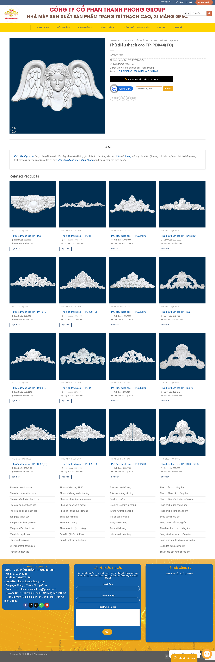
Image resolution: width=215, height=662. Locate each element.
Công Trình (107, 27)
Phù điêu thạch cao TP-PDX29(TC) (29, 388)
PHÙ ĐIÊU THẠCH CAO (169, 40)
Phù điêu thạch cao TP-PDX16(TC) (29, 311)
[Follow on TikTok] (31, 605)
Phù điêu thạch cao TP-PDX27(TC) (29, 464)
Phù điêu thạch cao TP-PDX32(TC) (79, 464)
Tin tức (161, 27)
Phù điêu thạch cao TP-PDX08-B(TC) (180, 464)
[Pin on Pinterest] (128, 98)
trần (118, 156)
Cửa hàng (128, 40)
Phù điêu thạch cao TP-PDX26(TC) (178, 235)
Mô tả (107, 147)
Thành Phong (86, 160)
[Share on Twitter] (117, 98)
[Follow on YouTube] (46, 605)
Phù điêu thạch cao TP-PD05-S (177, 388)
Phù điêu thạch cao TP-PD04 (76, 388)
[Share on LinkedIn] (133, 98)
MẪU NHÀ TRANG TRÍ (135, 27)
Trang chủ (42, 27)
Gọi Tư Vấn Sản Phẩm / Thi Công (143, 79)
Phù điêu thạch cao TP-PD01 (76, 235)
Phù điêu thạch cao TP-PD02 (176, 311)
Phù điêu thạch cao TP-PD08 (26, 235)
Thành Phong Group (37, 654)
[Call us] (41, 605)
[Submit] (209, 13)
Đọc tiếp (16, 249)
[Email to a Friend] (123, 98)
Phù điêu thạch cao (68, 160)
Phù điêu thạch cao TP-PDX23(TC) (129, 311)
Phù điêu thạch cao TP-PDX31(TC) (129, 464)
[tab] (107, 147)
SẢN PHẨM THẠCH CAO (146, 40)
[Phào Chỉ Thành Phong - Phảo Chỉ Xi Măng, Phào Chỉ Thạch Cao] (16, 14)
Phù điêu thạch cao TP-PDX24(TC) (129, 235)
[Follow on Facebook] (25, 605)
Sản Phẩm (84, 27)
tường (128, 156)
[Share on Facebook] (112, 98)
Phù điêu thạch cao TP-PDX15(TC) (129, 388)
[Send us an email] (36, 605)
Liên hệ (178, 27)
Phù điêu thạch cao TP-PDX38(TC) (79, 311)
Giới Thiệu (62, 27)
